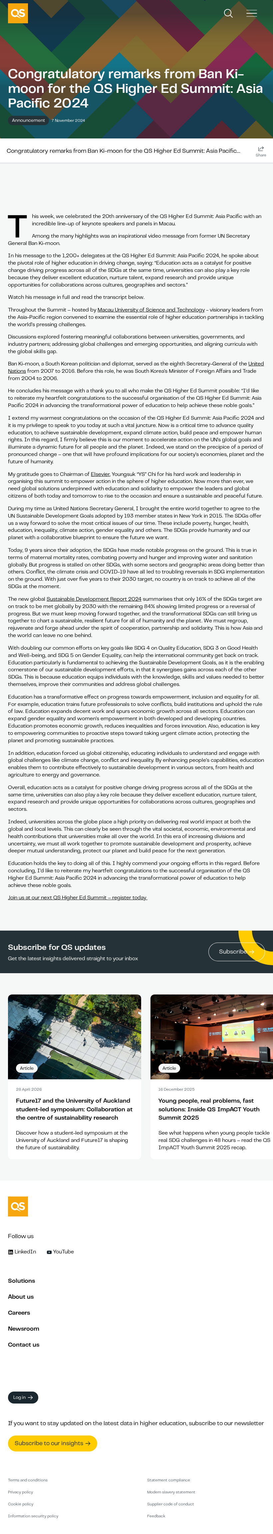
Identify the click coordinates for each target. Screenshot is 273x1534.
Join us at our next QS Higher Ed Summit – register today (77, 897)
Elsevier (100, 474)
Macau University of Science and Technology (151, 310)
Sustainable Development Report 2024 (94, 599)
